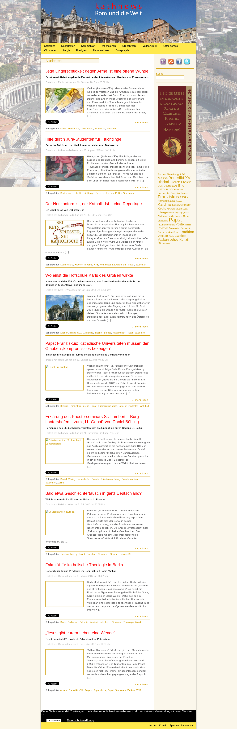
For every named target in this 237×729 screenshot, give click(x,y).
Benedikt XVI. (180, 178)
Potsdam (91, 554)
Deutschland (170, 185)
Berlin (63, 622)
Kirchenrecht (129, 45)
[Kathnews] (118, 41)
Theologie (129, 622)
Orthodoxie (163, 221)
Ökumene (50, 50)
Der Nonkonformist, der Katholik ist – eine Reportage (93, 203)
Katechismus (170, 45)
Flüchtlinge (88, 193)
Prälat (131, 264)
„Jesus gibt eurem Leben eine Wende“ (80, 632)
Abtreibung (173, 174)
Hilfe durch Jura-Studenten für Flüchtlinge (83, 139)
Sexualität (185, 228)
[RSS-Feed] (171, 64)
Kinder (186, 204)
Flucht (78, 193)
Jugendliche (100, 690)
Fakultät (84, 622)
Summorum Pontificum (168, 232)
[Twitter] (187, 64)
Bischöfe (175, 182)
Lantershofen (83, 479)
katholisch (105, 622)
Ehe (181, 185)
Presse (188, 225)
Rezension (174, 228)
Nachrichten (68, 45)
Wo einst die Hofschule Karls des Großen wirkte (89, 275)
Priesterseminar (130, 479)
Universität (125, 554)
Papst (175, 220)
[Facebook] (179, 64)
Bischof (163, 182)
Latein (185, 209)
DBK (160, 185)
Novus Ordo (182, 216)
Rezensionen (108, 45)
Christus (186, 182)
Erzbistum (178, 190)
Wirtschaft (112, 128)
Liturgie (66, 50)
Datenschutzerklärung (80, 720)
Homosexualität (166, 200)
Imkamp (88, 264)
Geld (83, 128)
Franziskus (168, 196)
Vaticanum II (150, 45)
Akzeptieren (54, 720)
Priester (163, 228)
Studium (113, 554)
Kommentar (88, 45)
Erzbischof (165, 189)
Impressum (187, 725)
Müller (172, 216)
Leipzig (73, 554)
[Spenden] (163, 64)
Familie (184, 193)
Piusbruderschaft (166, 224)
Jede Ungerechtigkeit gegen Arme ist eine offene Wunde (96, 71)
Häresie (78, 264)
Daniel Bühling (67, 479)
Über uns (152, 725)
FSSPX (184, 197)
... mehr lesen (140, 122)
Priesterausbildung (107, 406)
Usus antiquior (101, 50)
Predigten (81, 50)
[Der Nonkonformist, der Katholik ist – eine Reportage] (64, 244)
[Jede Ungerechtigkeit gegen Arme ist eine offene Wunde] (64, 112)
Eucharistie (164, 193)
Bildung (89, 332)
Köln (179, 208)
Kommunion (172, 209)
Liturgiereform (119, 264)
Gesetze (99, 193)
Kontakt (163, 725)
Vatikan (163, 236)
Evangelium (175, 193)
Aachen (162, 174)
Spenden (174, 725)
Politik (179, 224)
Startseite (49, 45)
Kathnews (177, 205)
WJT (138, 690)
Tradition (187, 232)
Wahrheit (144, 406)
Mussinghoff (119, 332)
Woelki (171, 236)
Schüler (122, 406)
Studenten (100, 128)
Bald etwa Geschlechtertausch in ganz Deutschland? (93, 493)
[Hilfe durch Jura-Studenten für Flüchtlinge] (64, 180)
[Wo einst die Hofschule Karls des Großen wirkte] (64, 319)
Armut (63, 128)
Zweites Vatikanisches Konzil (173, 237)
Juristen (109, 193)
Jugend (179, 201)
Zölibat (60, 482)
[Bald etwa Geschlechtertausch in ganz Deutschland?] (60, 511)
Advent (63, 690)
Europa (107, 332)
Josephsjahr (123, 50)
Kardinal (165, 204)
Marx (171, 212)
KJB (96, 264)
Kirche (162, 208)
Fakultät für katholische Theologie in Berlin (84, 564)
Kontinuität (105, 264)
